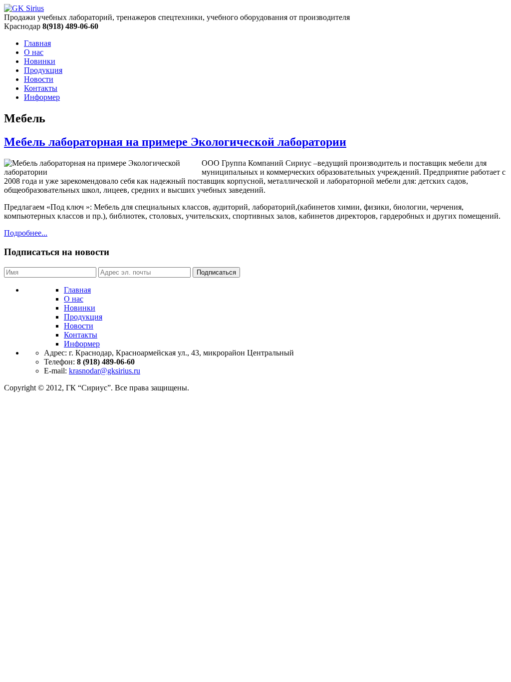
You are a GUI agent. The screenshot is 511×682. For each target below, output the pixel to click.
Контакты (40, 88)
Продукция (43, 70)
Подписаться (216, 272)
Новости (38, 79)
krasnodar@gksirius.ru (104, 370)
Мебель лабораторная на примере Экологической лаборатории (175, 141)
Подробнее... (25, 233)
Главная (37, 43)
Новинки (39, 61)
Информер (42, 97)
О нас (33, 52)
